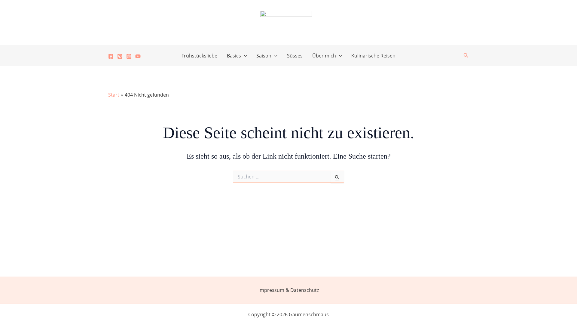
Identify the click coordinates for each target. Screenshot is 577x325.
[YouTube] (138, 56)
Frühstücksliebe (199, 55)
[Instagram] (129, 56)
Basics (234, 55)
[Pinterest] (120, 56)
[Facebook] (111, 56)
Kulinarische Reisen (373, 55)
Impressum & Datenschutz (288, 290)
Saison (263, 55)
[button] (244, 55)
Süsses (295, 55)
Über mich (324, 55)
